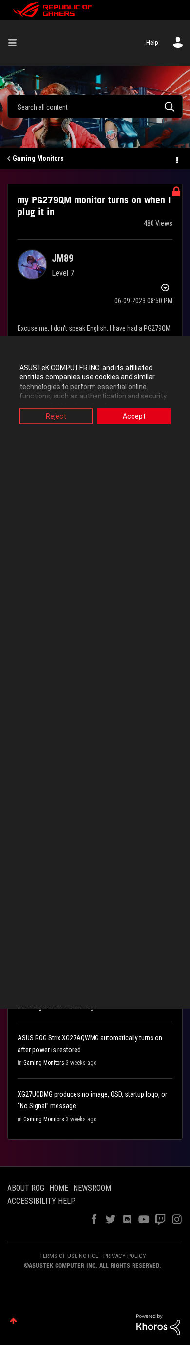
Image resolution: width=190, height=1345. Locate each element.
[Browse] (16, 42)
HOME (58, 1187)
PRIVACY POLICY (124, 1255)
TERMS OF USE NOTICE (68, 1255)
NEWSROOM (92, 1187)
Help (152, 42)
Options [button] (176, 158)
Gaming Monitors (38, 158)
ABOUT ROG (25, 1187)
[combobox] (95, 106)
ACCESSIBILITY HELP (41, 1201)
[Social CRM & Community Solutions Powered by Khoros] (158, 1324)
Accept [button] (134, 416)
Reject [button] (56, 416)
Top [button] (13, 1320)
